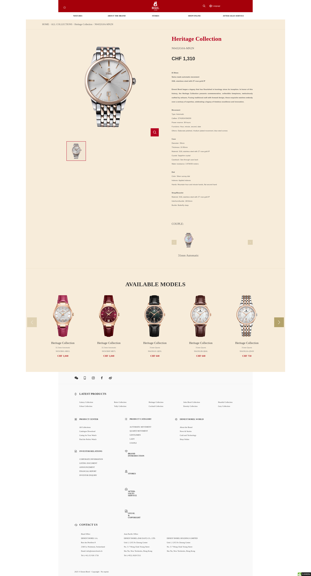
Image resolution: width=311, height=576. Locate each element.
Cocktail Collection (156, 406)
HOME (45, 24)
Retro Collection (120, 402)
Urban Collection (85, 406)
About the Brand (186, 427)
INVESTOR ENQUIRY (88, 475)
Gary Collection (224, 406)
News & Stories (186, 431)
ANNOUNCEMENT (87, 467)
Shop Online (184, 439)
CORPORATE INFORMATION (91, 459)
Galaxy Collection (86, 402)
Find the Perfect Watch (87, 439)
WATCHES (77, 16)
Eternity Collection (190, 406)
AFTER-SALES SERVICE (233, 16)
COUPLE (133, 443)
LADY (132, 439)
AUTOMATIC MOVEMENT (140, 427)
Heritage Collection (83, 24)
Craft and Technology (188, 435)
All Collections (85, 427)
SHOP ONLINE (194, 16)
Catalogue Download (87, 431)
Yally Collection (120, 406)
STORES (155, 16)
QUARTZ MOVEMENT (139, 431)
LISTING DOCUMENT (88, 463)
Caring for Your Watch (87, 435)
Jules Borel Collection (191, 402)
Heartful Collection (225, 402)
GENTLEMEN (135, 435)
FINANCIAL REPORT (87, 471)
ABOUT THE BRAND (117, 16)
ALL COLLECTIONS (61, 24)
